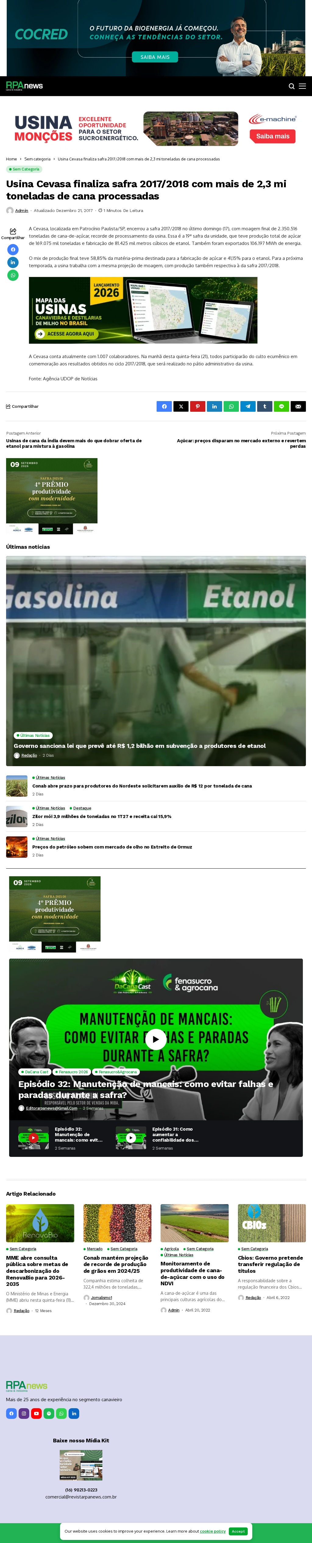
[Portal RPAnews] (24, 86)
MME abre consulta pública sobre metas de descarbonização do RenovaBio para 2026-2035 (37, 1270)
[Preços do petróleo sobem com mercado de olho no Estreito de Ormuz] (16, 847)
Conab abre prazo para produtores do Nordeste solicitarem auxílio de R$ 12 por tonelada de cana (142, 786)
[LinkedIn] (74, 1413)
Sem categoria (37, 158)
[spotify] (49, 1413)
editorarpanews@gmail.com (51, 1108)
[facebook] (11, 1413)
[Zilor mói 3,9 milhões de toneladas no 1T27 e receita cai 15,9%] (16, 816)
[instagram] (24, 1413)
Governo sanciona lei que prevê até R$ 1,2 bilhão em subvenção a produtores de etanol (139, 745)
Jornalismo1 (101, 1297)
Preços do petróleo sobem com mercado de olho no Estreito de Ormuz (112, 847)
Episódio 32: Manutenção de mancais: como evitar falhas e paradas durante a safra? (145, 1089)
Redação (29, 755)
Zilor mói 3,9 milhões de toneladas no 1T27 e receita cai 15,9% (101, 816)
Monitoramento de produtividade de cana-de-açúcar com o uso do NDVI (193, 1273)
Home (11, 158)
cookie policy (213, 1531)
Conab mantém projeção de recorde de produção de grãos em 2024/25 (115, 1264)
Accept (238, 1531)
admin (21, 210)
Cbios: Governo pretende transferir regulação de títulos (270, 1264)
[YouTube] (36, 1413)
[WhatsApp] (61, 1413)
